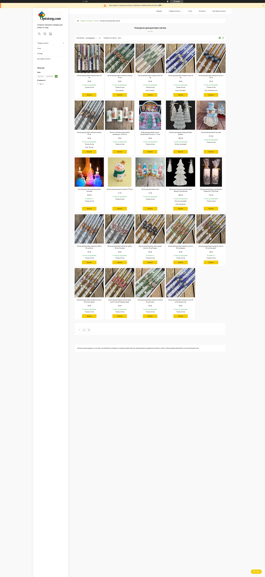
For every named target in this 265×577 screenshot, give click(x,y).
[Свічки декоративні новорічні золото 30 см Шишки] (180, 229)
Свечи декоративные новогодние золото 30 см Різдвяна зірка (119, 301)
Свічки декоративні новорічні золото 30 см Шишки (180, 247)
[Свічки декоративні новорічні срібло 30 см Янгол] (89, 229)
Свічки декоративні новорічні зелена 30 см (119, 76)
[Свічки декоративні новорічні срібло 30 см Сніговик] (119, 229)
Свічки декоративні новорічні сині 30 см (180, 76)
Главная (159, 11)
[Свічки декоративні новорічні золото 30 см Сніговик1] (211, 229)
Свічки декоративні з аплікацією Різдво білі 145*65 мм (211, 190)
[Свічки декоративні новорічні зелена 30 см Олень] (150, 282)
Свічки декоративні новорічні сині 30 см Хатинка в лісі (180, 301)
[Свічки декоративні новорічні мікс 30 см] (89, 58)
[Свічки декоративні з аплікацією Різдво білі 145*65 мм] (211, 172)
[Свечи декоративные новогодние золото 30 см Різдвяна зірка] (119, 282)
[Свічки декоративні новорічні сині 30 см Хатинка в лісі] (180, 282)
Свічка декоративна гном (150, 189)
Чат (258, 571)
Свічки (96, 21)
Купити (89, 95)
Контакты (202, 11)
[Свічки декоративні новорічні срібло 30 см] (89, 115)
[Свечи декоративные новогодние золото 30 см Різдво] (150, 229)
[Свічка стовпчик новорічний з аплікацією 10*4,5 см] (119, 115)
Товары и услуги (42, 43)
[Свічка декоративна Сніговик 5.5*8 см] (119, 172)
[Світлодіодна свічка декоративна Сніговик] (89, 172)
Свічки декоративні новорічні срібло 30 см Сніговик (119, 247)
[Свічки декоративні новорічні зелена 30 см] (119, 58)
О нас (39, 48)
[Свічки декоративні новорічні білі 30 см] (150, 58)
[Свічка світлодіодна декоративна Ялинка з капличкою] (180, 172)
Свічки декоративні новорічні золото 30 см (210, 76)
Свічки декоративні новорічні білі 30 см (150, 76)
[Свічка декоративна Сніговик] (211, 115)
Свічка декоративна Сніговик (211, 132)
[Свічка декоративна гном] (150, 172)
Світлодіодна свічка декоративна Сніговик (89, 190)
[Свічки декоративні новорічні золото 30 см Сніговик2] (89, 282)
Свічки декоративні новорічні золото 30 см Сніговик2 (89, 301)
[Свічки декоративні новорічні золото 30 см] (211, 58)
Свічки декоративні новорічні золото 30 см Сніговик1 (210, 247)
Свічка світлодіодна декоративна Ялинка (180, 133)
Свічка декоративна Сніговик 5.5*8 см (120, 189)
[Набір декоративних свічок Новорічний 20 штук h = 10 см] (150, 115)
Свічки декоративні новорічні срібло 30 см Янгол (89, 247)
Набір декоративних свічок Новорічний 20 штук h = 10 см (150, 133)
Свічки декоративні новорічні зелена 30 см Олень (150, 301)
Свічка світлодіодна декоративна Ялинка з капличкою (180, 190)
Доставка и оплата (43, 59)
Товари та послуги (86, 21)
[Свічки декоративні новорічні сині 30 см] (180, 58)
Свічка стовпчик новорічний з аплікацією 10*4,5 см (120, 133)
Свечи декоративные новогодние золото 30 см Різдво (150, 247)
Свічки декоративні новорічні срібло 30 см (89, 133)
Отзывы (40, 53)
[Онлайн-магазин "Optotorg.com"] (50, 16)
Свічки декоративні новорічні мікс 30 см (89, 76)
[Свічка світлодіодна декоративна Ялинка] (180, 115)
